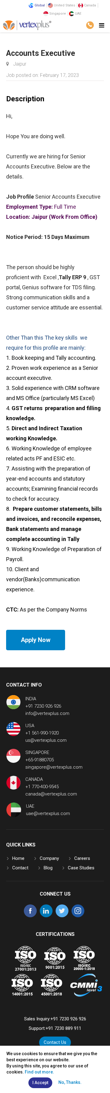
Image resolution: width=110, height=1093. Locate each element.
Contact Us (55, 1042)
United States (64, 5)
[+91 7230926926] (90, 25)
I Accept (40, 1082)
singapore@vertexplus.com (53, 767)
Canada (89, 5)
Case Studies (81, 868)
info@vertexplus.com (47, 713)
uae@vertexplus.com (48, 813)
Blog (48, 868)
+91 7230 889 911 (63, 1028)
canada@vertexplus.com (51, 794)
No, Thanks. (70, 1082)
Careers (82, 858)
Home (18, 858)
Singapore (57, 14)
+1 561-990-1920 (42, 733)
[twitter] (62, 915)
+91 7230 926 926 (43, 706)
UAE (77, 14)
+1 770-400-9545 (42, 786)
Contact (20, 868)
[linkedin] (46, 915)
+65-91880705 (39, 760)
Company (49, 858)
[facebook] (30, 915)
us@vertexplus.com (46, 740)
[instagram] (78, 915)
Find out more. (39, 1072)
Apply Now (35, 640)
